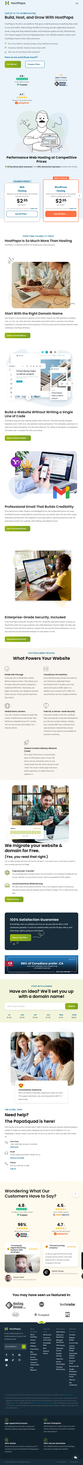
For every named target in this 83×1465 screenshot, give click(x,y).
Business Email (72, 1362)
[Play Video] (22, 1263)
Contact (33, 1343)
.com (22, 1015)
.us (9, 1015)
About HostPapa (33, 1336)
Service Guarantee (34, 1358)
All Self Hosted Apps (60, 1363)
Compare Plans (33, 64)
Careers (33, 1340)
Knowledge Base (47, 1344)
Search (71, 1006)
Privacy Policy (74, 1462)
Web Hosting (60, 1332)
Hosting (22, 190)
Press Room (34, 1349)
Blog (44, 1348)
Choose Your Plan (19, 938)
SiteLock (72, 1380)
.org (48, 1015)
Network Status (46, 1352)
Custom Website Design (72, 1348)
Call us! (13, 1169)
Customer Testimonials (34, 1364)
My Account (47, 1335)
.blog (61, 1015)
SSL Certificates (73, 1384)
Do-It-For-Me (73, 1343)
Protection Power (72, 1376)
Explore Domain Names (16, 336)
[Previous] (3, 196)
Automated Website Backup (73, 1356)
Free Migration (33, 1369)
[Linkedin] (19, 1355)
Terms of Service (62, 1462)
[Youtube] (6, 1360)
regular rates (69, 1395)
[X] (13, 1355)
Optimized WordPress (60, 1336)
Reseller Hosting (59, 1355)
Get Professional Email (16, 529)
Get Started (11, 64)
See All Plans (21, 214)
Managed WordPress (60, 1341)
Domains (72, 1335)
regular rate (34, 208)
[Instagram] (19, 1360)
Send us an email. (17, 1158)
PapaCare (59, 1359)
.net (35, 1015)
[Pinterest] (6, 1365)
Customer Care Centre (47, 1339)
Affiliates (33, 1346)
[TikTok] (13, 1360)
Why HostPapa (33, 1353)
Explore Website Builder (16, 438)
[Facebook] (6, 1355)
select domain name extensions (43, 1403)
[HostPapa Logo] (15, 1328)
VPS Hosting (60, 1345)
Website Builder (72, 1339)
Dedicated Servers (59, 1349)
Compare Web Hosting (60, 1368)
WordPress (61, 187)
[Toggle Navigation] (77, 3)
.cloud (74, 1015)
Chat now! (14, 1147)
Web (22, 187)
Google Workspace (73, 1370)
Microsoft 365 (74, 1366)
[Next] (79, 196)
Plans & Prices (13, 899)
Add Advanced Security (16, 639)
